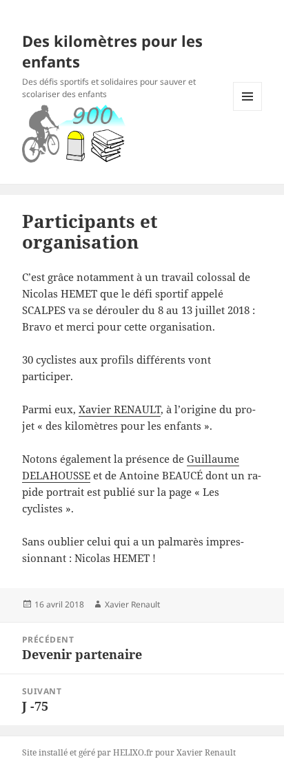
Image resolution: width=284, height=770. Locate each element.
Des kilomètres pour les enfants (112, 51)
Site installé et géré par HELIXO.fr (87, 752)
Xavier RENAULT (120, 409)
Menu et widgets (248, 110)
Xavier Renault (132, 604)
